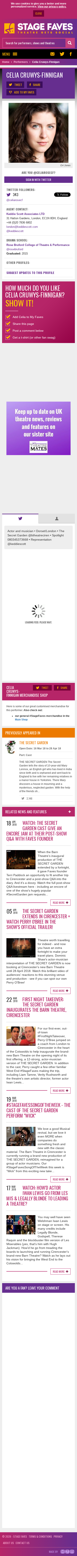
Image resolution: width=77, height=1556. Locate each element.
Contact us (23, 1543)
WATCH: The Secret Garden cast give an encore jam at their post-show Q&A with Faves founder (36, 830)
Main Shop (21, 719)
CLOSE (38, 13)
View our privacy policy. (52, 6)
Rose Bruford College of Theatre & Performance (38, 245)
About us (8, 1543)
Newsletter (53, 54)
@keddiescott (15, 231)
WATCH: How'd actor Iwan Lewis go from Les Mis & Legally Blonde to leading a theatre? (37, 1195)
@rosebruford (14, 249)
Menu (6, 54)
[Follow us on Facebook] (70, 54)
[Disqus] (38, 1352)
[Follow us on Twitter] (62, 54)
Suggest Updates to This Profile (30, 272)
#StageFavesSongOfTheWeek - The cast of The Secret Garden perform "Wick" (38, 1110)
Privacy (58, 1536)
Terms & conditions (40, 1536)
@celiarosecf (14, 200)
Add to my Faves (24, 92)
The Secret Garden (33, 742)
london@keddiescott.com (22, 226)
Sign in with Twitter (38, 179)
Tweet (18, 84)
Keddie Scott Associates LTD (25, 214)
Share (36, 84)
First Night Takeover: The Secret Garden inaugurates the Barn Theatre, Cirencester (36, 1007)
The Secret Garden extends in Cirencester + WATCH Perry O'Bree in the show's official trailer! (38, 918)
